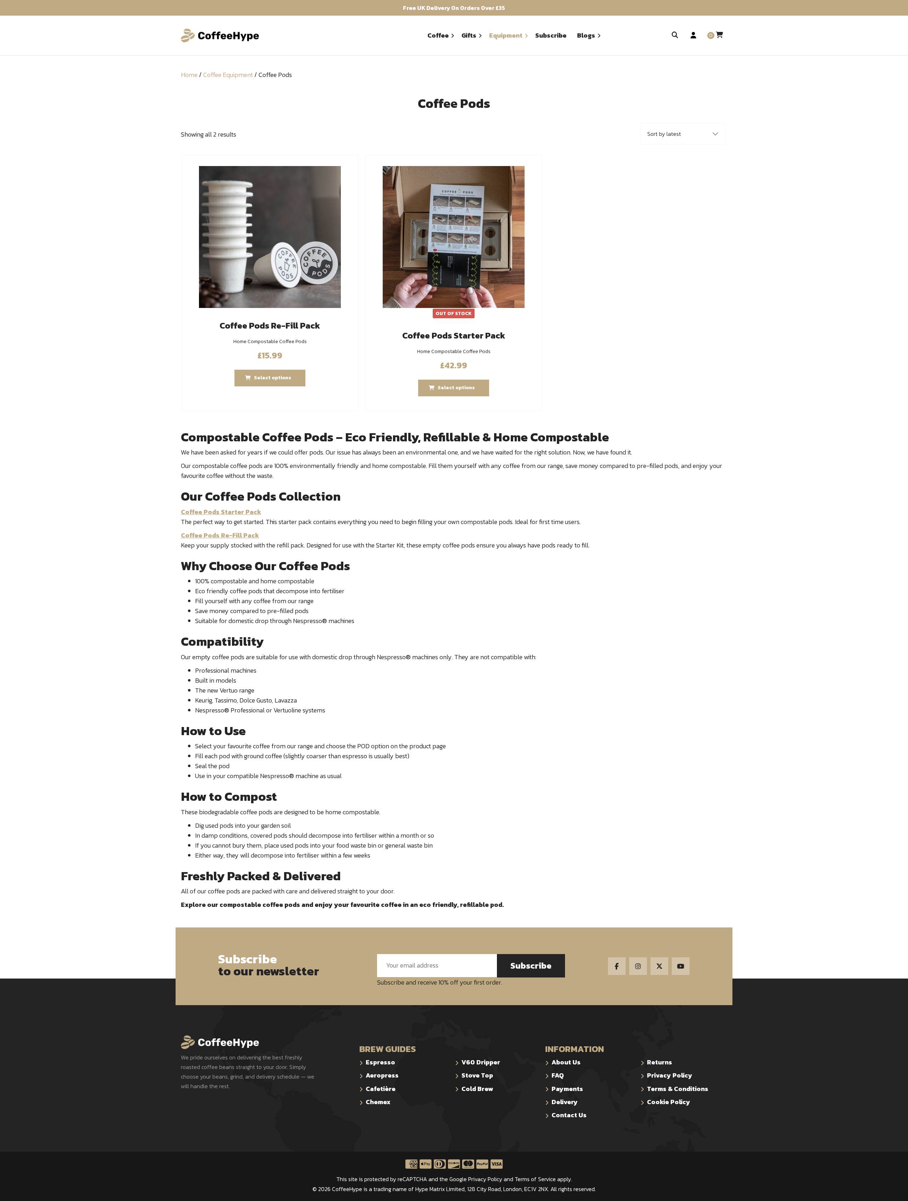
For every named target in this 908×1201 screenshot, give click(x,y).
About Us (566, 1062)
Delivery (565, 1102)
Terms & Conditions (677, 1088)
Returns (659, 1062)
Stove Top (477, 1075)
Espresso (380, 1062)
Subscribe (531, 965)
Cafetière (380, 1088)
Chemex (378, 1102)
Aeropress (382, 1075)
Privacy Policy (669, 1075)
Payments (567, 1088)
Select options (456, 387)
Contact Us (569, 1115)
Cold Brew (477, 1088)
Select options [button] (272, 377)
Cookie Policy (668, 1102)
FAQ (558, 1075)
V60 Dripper (480, 1062)
